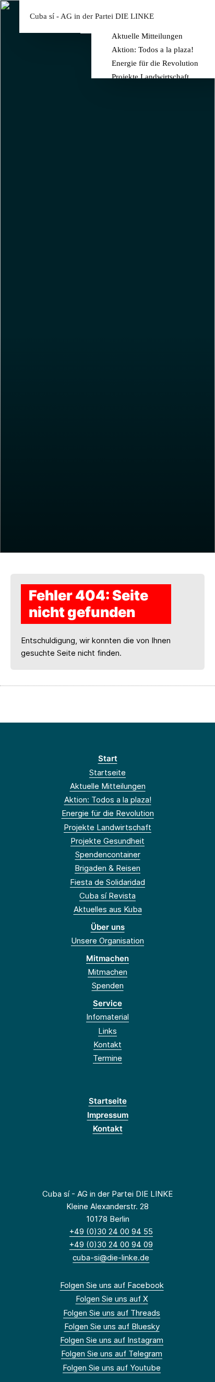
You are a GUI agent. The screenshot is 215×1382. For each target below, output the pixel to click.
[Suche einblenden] (170, 16)
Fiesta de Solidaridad (107, 882)
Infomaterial (107, 1017)
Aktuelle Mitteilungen (147, 36)
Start (107, 758)
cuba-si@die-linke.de (111, 1257)
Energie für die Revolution (155, 63)
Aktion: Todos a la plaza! (153, 49)
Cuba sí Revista (107, 896)
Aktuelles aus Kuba (108, 909)
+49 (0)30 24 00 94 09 (111, 1244)
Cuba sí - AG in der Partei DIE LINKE (92, 16)
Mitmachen (107, 958)
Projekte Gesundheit (107, 841)
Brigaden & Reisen (107, 868)
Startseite (107, 772)
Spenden (108, 985)
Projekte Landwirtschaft (150, 77)
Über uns (108, 927)
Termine (107, 1058)
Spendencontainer (107, 854)
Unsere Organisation (107, 941)
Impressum (107, 1115)
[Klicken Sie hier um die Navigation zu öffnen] (199, 16)
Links (107, 1031)
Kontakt (107, 1044)
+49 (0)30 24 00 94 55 (111, 1231)
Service (107, 1003)
